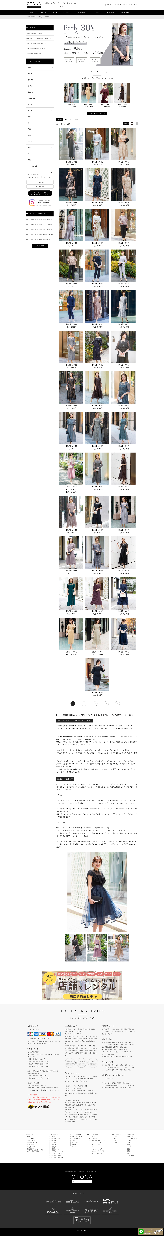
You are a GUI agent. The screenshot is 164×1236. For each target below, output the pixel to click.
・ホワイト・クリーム (97, 1150)
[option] (71, 95)
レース (74, 1140)
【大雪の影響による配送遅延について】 (36, 53)
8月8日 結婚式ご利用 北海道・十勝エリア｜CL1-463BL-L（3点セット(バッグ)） (47, 241)
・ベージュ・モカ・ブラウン (99, 1140)
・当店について (30, 1140)
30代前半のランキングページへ (97, 113)
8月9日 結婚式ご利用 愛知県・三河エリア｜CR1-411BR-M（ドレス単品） (46, 231)
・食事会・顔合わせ (57, 1157)
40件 (66, 119)
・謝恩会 (53, 1144)
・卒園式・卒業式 (56, 1155)
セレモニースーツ (77, 1136)
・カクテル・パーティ (57, 1152)
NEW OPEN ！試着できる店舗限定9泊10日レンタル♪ (39, 38)
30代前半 (47, 17)
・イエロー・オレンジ (97, 1152)
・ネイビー (93, 1136)
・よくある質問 (30, 1146)
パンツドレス (76, 1138)
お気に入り (126, 4)
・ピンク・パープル (96, 1142)
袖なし (74, 1146)
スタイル (30, 141)
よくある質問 (125, 12)
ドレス (30, 73)
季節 (29, 129)
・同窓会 (53, 1146)
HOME (32, 12)
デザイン (30, 86)
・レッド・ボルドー (96, 1144)
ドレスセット (32, 80)
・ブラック (93, 1138)
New (29, 67)
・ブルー (93, 1146)
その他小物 (31, 98)
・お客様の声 (130, 1135)
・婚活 (53, 1148)
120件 (76, 119)
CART (135, 4)
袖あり (74, 1144)
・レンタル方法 (30, 1144)
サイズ (30, 110)
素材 (29, 147)
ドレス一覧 (42, 12)
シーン (30, 123)
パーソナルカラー (33, 166)
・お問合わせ (30, 1148)
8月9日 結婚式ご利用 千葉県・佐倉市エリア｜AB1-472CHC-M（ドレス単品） (47, 236)
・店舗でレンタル (31, 1142)
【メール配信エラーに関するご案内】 (35, 48)
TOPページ (29, 1135)
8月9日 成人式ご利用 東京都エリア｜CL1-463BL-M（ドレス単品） (44, 226)
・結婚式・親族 (55, 1138)
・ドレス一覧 (30, 1138)
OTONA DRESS (31, 17)
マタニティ (75, 1142)
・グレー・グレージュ (97, 1153)
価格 (29, 117)
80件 (71, 119)
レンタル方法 (111, 12)
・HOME (28, 1136)
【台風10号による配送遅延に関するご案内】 (37, 43)
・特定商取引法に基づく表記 (34, 1150)
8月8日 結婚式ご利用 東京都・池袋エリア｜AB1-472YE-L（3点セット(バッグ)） (47, 221)
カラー (30, 104)
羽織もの (30, 92)
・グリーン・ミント (96, 1148)
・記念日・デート (56, 1150)
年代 (29, 135)
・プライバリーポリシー (33, 1152)
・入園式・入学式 (56, 1153)
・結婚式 (53, 1136)
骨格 (29, 160)
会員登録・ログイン (113, 4)
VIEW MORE (40, 248)
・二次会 (53, 1142)
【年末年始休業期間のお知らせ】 (34, 33)
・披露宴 (53, 1140)
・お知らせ (129, 1136)
